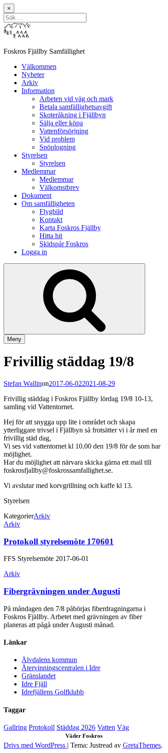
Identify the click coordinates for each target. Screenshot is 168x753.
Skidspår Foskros (63, 244)
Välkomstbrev (59, 187)
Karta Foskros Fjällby (70, 227)
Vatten (106, 727)
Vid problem (57, 139)
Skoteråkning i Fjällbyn (72, 115)
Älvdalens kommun (49, 659)
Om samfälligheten (48, 203)
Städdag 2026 (75, 727)
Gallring (15, 727)
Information (38, 90)
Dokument (37, 195)
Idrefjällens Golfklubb (53, 692)
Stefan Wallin (23, 383)
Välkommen (39, 66)
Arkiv (30, 82)
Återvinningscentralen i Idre (61, 668)
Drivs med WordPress (35, 745)
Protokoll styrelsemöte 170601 (59, 541)
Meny (14, 339)
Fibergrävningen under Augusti (62, 591)
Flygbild (51, 211)
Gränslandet (39, 676)
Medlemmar (39, 171)
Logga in (34, 252)
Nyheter (33, 74)
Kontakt (50, 219)
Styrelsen (34, 155)
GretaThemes (142, 745)
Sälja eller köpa (61, 123)
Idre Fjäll (34, 684)
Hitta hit (50, 236)
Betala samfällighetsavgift (75, 107)
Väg (123, 727)
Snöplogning (57, 147)
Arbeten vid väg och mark (76, 99)
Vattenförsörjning (63, 131)
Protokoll (42, 727)
